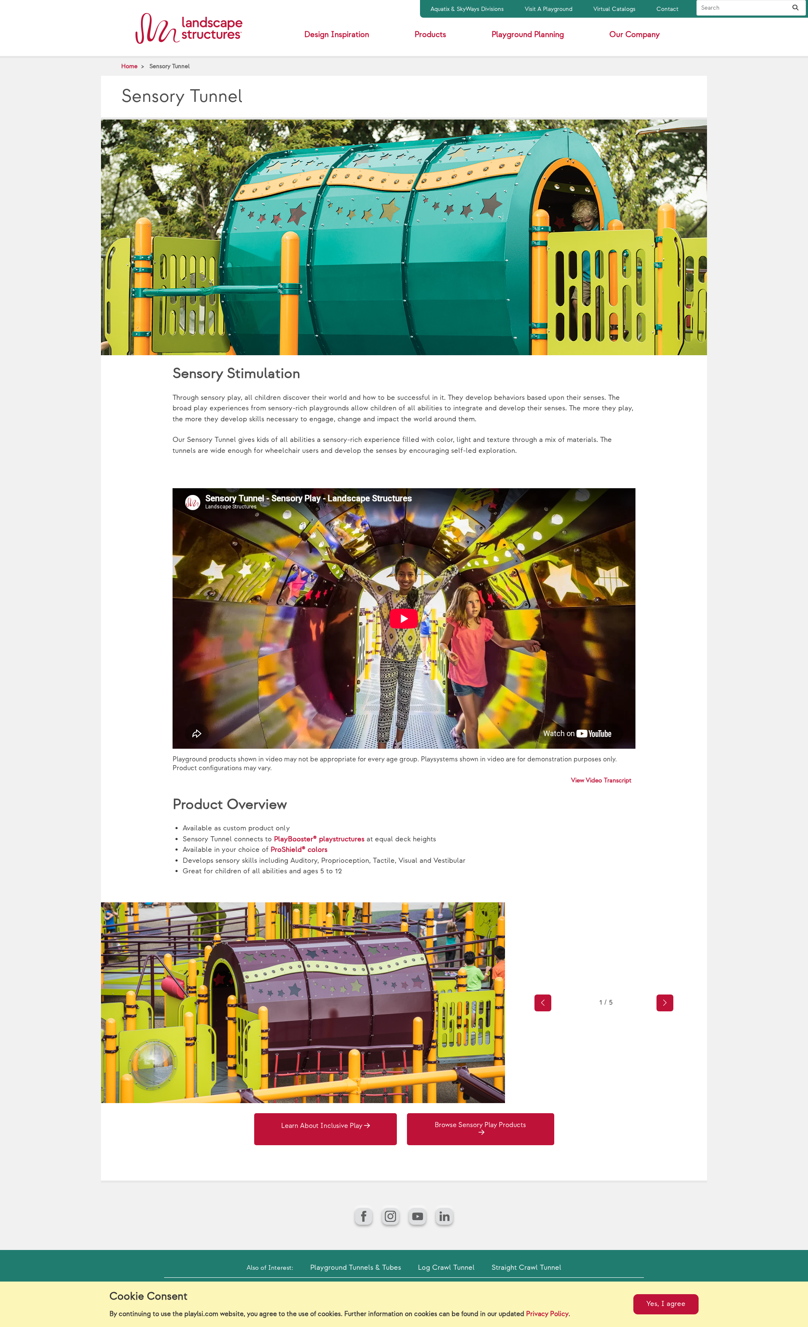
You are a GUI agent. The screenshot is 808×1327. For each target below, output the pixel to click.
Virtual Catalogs (614, 9)
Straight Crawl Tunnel (526, 1267)
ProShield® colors (299, 850)
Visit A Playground (548, 9)
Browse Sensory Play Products (480, 1125)
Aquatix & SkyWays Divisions (467, 9)
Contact (667, 9)
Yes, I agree (666, 1304)
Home (129, 66)
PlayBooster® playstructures (320, 839)
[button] (542, 1003)
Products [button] (430, 35)
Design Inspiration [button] (336, 35)
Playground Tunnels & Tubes (355, 1267)
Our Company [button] (634, 35)
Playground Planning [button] (528, 35)
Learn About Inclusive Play (321, 1126)
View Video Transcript (601, 780)
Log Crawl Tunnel (446, 1267)
